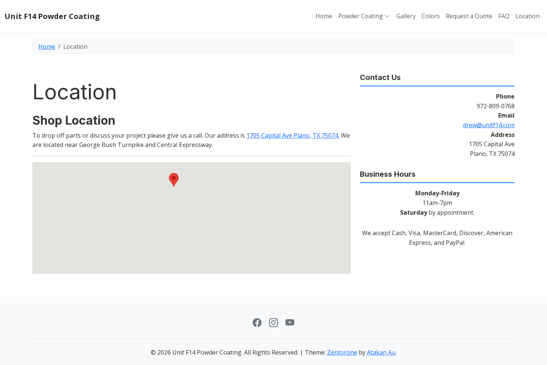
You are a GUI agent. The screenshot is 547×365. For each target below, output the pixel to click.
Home (324, 16)
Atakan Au (381, 352)
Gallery (406, 16)
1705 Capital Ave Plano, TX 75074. (292, 135)
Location (527, 16)
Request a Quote (469, 16)
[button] (386, 16)
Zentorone (342, 352)
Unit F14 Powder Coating (52, 16)
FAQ (503, 16)
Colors (431, 16)
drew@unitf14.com (489, 125)
